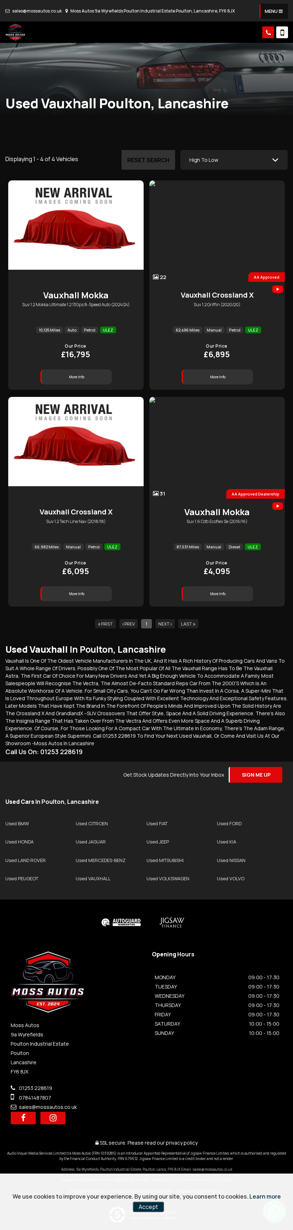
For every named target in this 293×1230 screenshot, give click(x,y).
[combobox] (234, 160)
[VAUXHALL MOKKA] (76, 231)
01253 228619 (35, 1088)
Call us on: (44, 751)
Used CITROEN (92, 823)
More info (76, 376)
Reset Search (148, 160)
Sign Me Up (256, 774)
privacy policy (182, 1142)
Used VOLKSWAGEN (167, 878)
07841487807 (34, 1097)
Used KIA (226, 841)
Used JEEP (157, 841)
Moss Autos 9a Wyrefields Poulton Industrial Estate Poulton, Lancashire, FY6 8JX (152, 11)
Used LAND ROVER (25, 860)
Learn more (265, 1196)
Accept (148, 1207)
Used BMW (17, 823)
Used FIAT (157, 823)
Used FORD (229, 823)
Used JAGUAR (91, 841)
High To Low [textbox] (203, 159)
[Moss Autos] (15, 32)
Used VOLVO (230, 878)
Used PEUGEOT (21, 878)
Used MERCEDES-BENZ (100, 860)
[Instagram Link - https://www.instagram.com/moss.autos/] (52, 1118)
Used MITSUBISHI (165, 860)
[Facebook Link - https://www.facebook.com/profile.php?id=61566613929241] (23, 1118)
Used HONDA (19, 841)
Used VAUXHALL (93, 878)
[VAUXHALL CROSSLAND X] (76, 447)
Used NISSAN (231, 860)
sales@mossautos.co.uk (36, 11)
